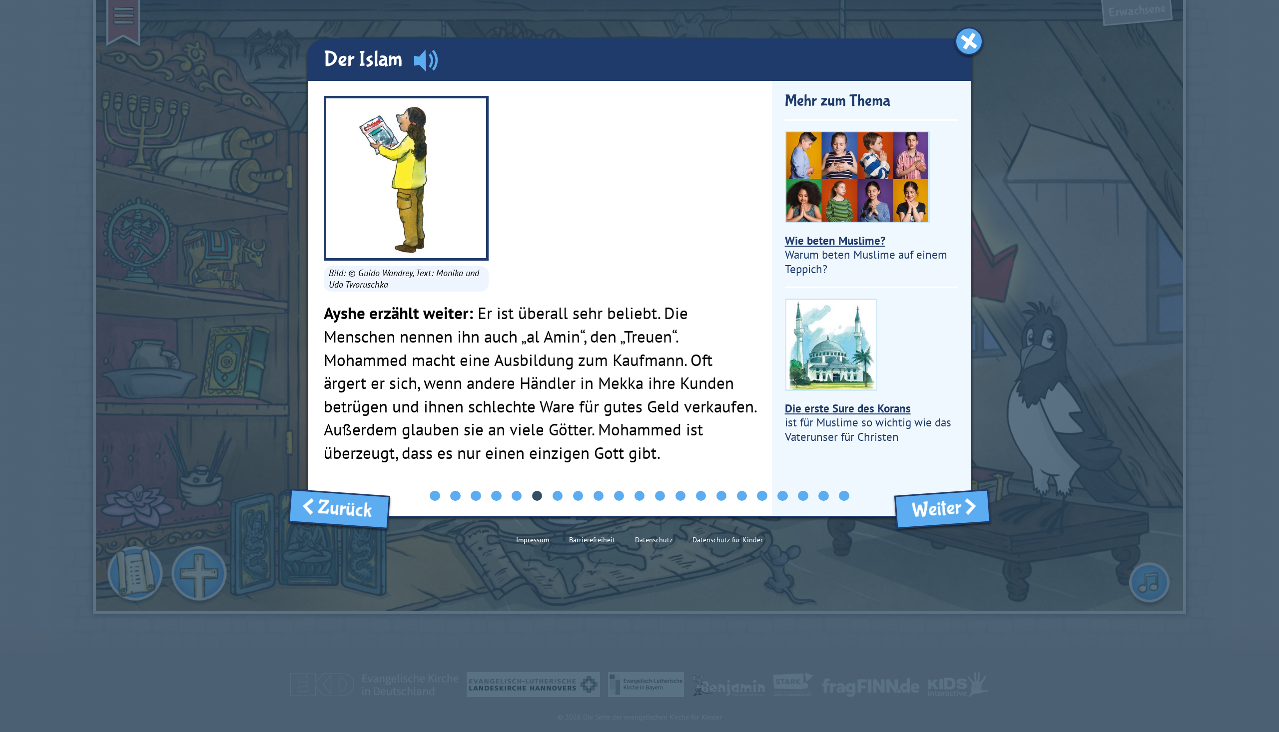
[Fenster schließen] (969, 41)
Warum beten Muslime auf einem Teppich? (866, 254)
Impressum (532, 539)
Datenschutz (653, 539)
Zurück (349, 509)
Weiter (933, 509)
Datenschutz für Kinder (727, 539)
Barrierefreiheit (592, 539)
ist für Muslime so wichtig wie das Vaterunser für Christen (868, 422)
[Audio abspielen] (426, 60)
